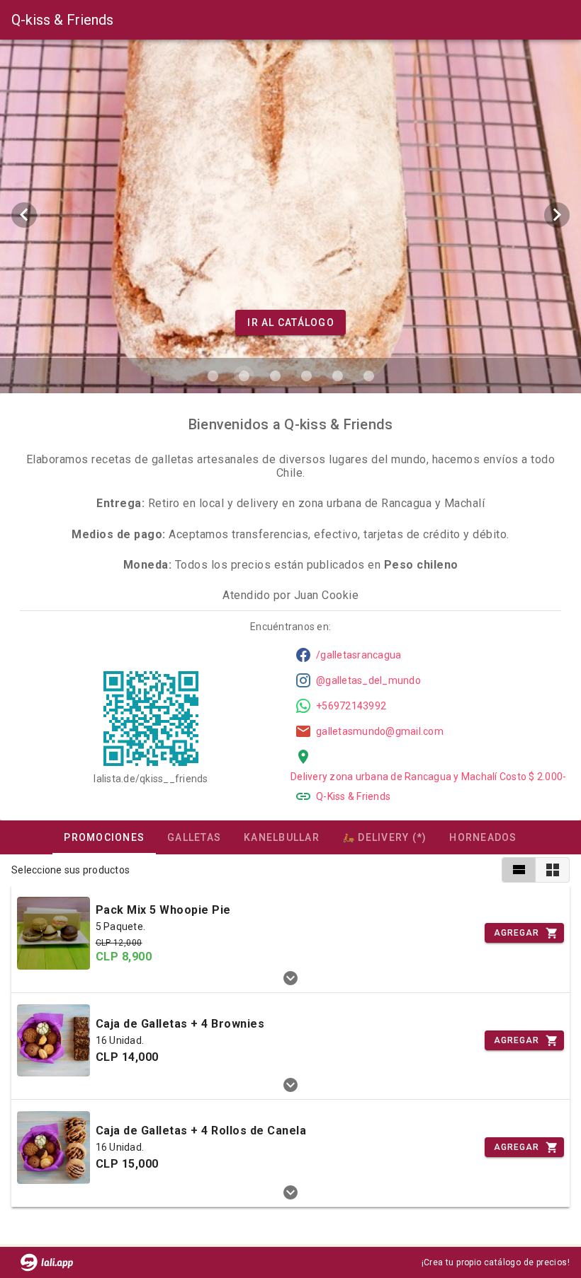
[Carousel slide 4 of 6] (306, 375)
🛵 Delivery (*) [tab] (384, 837)
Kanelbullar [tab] (282, 837)
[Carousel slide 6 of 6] (368, 375)
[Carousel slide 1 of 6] (212, 375)
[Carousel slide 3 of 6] (275, 375)
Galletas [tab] (194, 837)
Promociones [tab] (104, 837)
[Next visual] (557, 215)
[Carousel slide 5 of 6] (337, 375)
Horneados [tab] (483, 837)
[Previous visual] (24, 215)
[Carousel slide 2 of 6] (244, 375)
